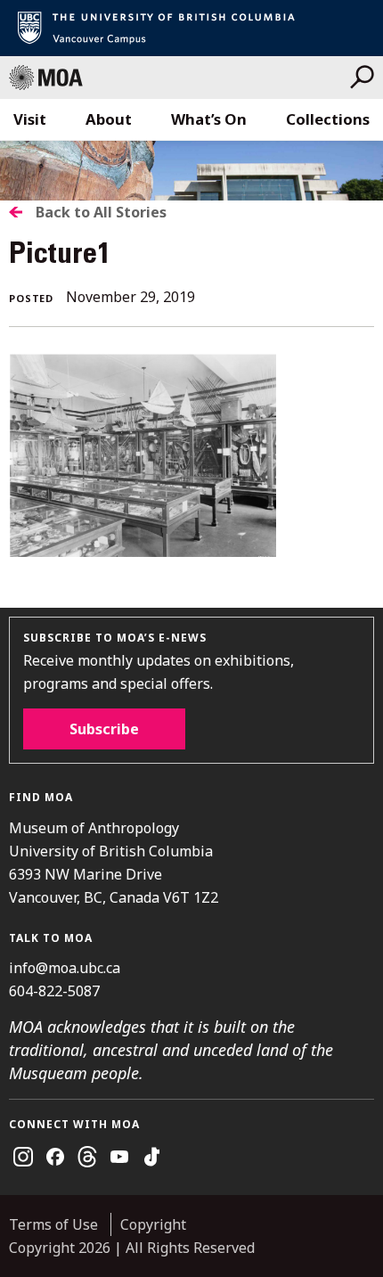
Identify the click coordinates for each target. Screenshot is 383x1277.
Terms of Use (53, 1224)
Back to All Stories (101, 212)
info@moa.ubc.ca (64, 968)
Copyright (153, 1224)
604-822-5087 (54, 991)
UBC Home (191, 28)
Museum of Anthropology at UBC (179, 77)
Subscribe (104, 729)
